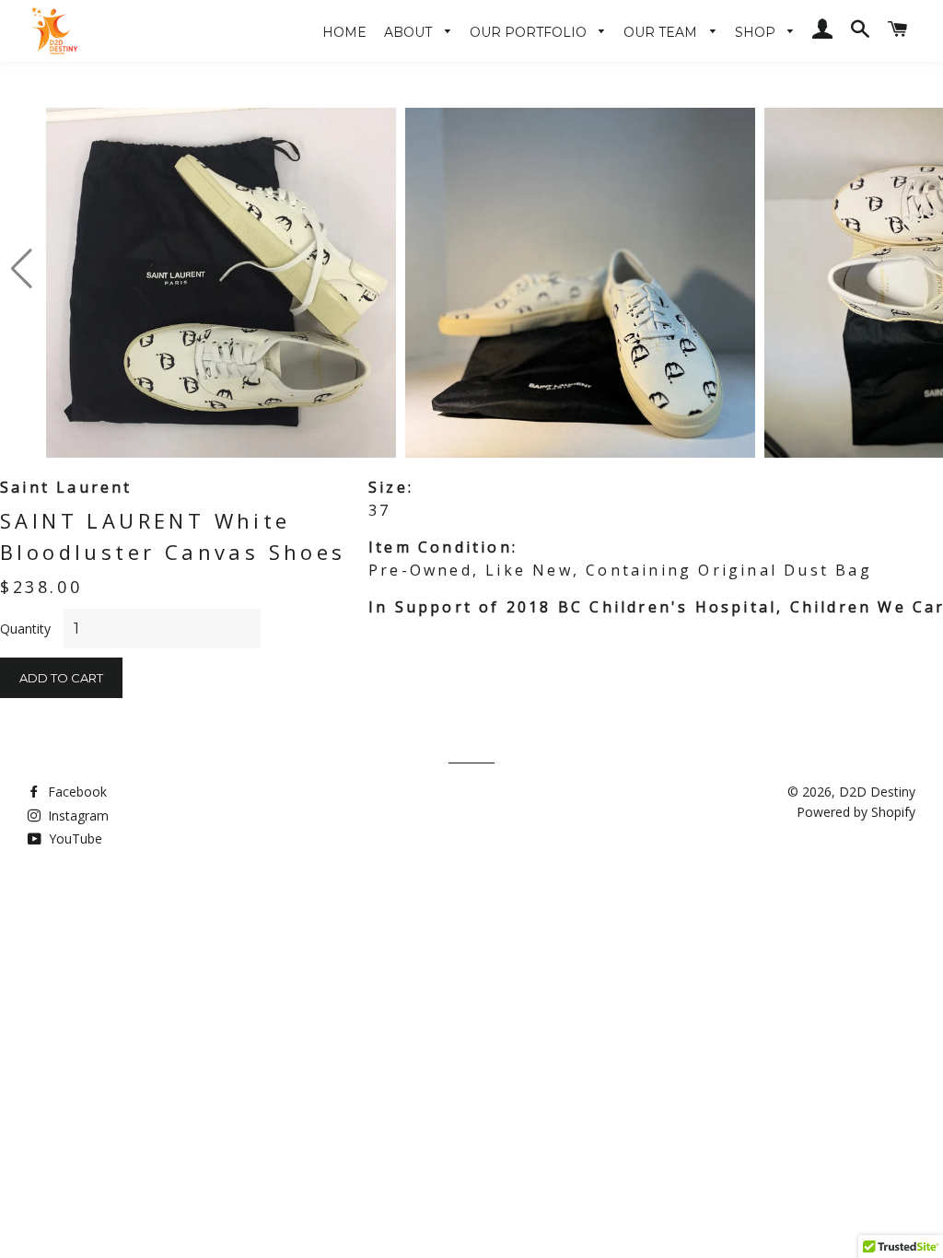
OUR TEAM (662, 32)
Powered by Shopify (856, 812)
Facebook (75, 791)
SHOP (757, 32)
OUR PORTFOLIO (530, 32)
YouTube (73, 838)
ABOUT (410, 32)
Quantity (25, 628)
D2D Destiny (877, 791)
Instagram (76, 815)
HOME (344, 32)
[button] (21, 269)
